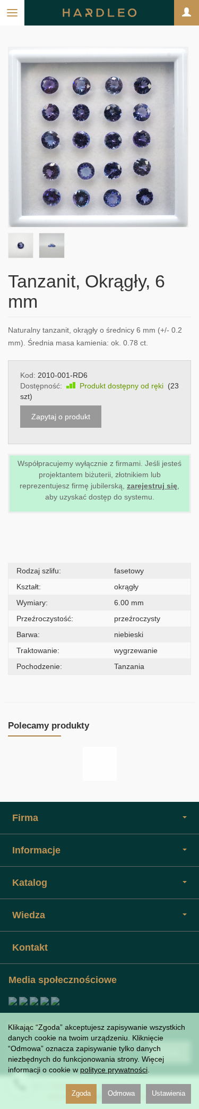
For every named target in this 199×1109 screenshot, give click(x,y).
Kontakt (30, 947)
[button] (20, 245)
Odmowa (121, 1093)
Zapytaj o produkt (60, 416)
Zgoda (81, 1093)
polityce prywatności (114, 1069)
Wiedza (28, 915)
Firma (25, 817)
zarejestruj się (152, 485)
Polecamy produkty (48, 726)
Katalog (29, 882)
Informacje (36, 850)
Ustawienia (168, 1093)
